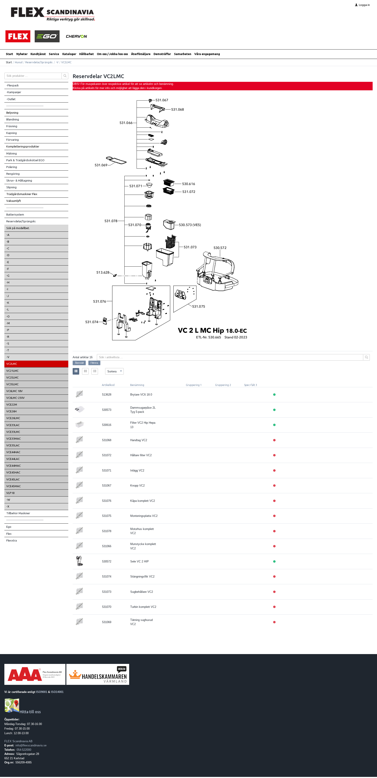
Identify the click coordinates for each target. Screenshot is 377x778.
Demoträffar (162, 53)
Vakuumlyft (13, 200)
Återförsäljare (141, 53)
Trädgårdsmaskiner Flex (21, 193)
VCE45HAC (13, 472)
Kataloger (69, 53)
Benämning (137, 385)
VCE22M (11, 404)
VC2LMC (11, 363)
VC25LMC (12, 377)
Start (9, 53)
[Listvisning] (76, 371)
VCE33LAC (13, 425)
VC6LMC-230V (15, 397)
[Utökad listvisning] (94, 371)
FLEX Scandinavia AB (18, 741)
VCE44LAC (13, 458)
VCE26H (11, 411)
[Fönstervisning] (85, 371)
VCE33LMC (13, 431)
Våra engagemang (207, 53)
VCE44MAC (13, 465)
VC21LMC (12, 370)
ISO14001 (57, 692)
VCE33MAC (13, 438)
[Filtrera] (366, 357)
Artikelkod (108, 385)
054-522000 (24, 749)
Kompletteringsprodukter (22, 146)
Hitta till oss (30, 712)
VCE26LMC (13, 418)
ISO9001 (41, 692)
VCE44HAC (13, 452)
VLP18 (10, 492)
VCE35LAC (13, 445)
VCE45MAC (13, 486)
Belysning (12, 112)
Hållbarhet (86, 53)
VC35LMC (12, 384)
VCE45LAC (13, 479)
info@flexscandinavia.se (30, 745)
